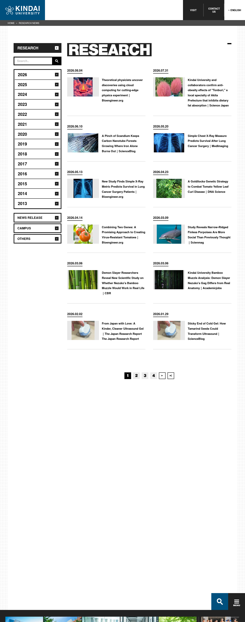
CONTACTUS (214, 10)
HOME (11, 23)
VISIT (193, 10)
